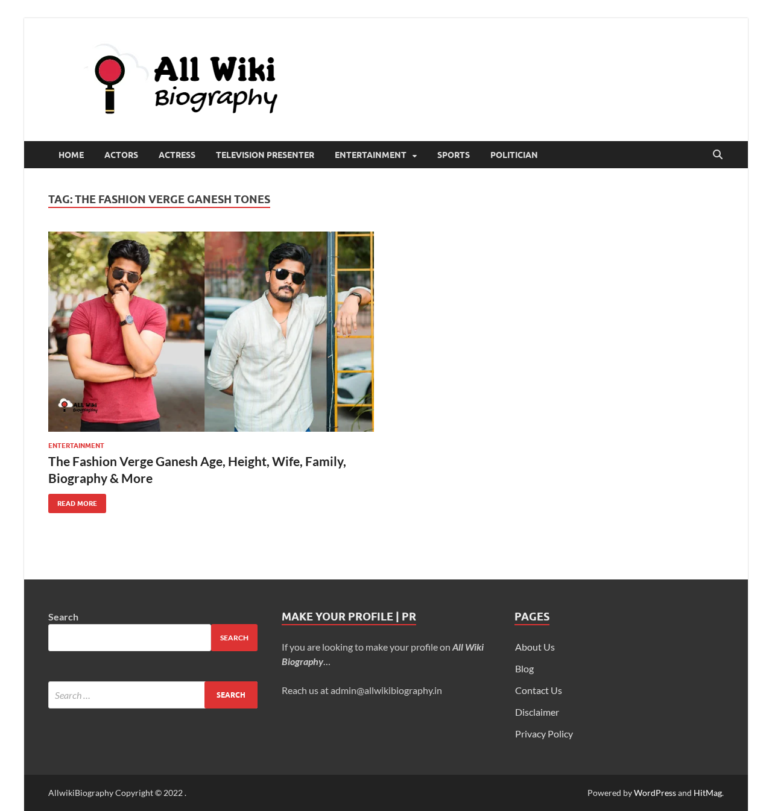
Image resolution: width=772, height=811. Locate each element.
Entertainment (371, 155)
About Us (535, 646)
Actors (121, 155)
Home (71, 155)
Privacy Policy (544, 733)
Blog (524, 668)
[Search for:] (153, 694)
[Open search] (718, 155)
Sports (453, 155)
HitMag (708, 792)
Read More (72, 501)
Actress (177, 155)
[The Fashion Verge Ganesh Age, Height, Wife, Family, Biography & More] (211, 332)
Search (63, 616)
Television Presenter (265, 155)
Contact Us (538, 690)
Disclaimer (537, 712)
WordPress (655, 792)
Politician (514, 155)
